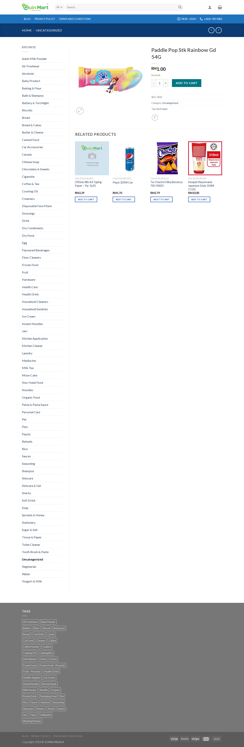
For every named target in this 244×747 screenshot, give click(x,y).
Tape (32, 714)
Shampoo (28, 471)
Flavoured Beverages (36, 250)
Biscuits (27, 110)
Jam (24, 331)
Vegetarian (29, 566)
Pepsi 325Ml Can (123, 182)
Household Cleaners (35, 301)
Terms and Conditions (75, 18)
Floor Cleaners (31, 257)
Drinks (53, 659)
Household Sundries (35, 309)
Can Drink (38, 634)
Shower (40, 708)
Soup (25, 508)
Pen (62, 696)
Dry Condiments (32, 228)
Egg (24, 242)
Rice (25, 449)
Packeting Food (48, 696)
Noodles (27, 390)
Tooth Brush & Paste (35, 552)
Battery (27, 628)
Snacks (26, 493)
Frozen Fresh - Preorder (52, 665)
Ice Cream (28, 316)
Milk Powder (29, 690)
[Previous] (75, 175)
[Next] (222, 175)
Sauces (26, 456)
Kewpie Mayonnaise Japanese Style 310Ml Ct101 (201, 185)
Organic (55, 690)
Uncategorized (49, 30)
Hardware (28, 279)
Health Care (30, 287)
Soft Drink (28, 500)
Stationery (28, 522)
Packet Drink (30, 696)
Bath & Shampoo (33, 95)
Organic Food (31, 397)
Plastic (26, 434)
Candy (51, 634)
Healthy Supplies (32, 677)
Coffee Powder (31, 646)
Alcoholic (28, 73)
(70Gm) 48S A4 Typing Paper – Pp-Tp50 (88, 183)
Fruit (25, 272)
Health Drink (30, 294)
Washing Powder (32, 721)
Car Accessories (32, 147)
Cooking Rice (46, 653)
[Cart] (220, 7)
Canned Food (30, 140)
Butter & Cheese (32, 132)
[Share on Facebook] (155, 117)
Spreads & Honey (33, 515)
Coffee (52, 640)
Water (26, 574)
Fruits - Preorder (32, 671)
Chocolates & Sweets (35, 169)
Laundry (27, 353)
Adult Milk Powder (34, 58)
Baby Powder (48, 621)
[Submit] (180, 7)
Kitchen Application (35, 338)
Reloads (27, 441)
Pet (24, 419)
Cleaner (41, 640)
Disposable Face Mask (37, 206)
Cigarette (28, 176)
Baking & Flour (31, 88)
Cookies (47, 646)
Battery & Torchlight (35, 103)
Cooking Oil (30, 191)
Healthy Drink (51, 671)
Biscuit (46, 628)
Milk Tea (28, 368)
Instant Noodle (31, 683)
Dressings (28, 213)
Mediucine (29, 360)
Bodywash (59, 628)
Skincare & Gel (31, 485)
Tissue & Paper (32, 537)
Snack (51, 708)
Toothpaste (45, 714)
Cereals (27, 154)
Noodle (44, 690)
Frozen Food (30, 265)
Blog (27, 18)
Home (27, 30)
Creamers (28, 198)
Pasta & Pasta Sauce (35, 404)
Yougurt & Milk (32, 581)
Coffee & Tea (30, 184)
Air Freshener (30, 66)
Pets (25, 427)
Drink (25, 220)
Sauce (34, 702)
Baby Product (31, 81)
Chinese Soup (30, 162)
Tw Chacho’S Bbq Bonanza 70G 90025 (166, 183)
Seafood (45, 702)
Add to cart (186, 83)
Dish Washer (30, 659)
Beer (37, 628)
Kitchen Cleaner (32, 345)
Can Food (28, 640)
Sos (25, 714)
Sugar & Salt (30, 530)
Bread (26, 117)
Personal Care (31, 412)
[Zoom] (80, 110)
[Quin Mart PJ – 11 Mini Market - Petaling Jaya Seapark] (35, 7)
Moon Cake (29, 375)
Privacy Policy (45, 18)
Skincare (27, 478)
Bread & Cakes (31, 125)
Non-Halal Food (32, 382)
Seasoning (28, 463)
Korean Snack (49, 683)
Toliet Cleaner (31, 544)
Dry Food (28, 235)
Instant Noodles (32, 324)
